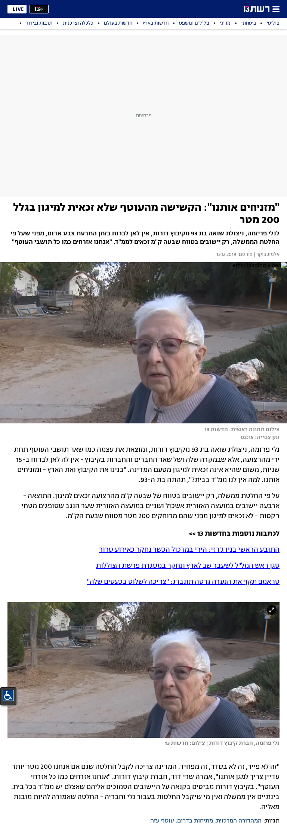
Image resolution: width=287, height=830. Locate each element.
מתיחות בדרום (195, 821)
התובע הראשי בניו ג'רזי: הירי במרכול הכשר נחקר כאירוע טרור (189, 549)
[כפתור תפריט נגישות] (8, 695)
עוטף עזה (162, 821)
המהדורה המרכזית (239, 821)
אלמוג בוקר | (266, 255)
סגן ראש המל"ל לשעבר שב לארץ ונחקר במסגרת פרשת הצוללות (188, 565)
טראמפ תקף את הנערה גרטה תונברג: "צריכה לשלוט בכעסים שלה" (183, 581)
